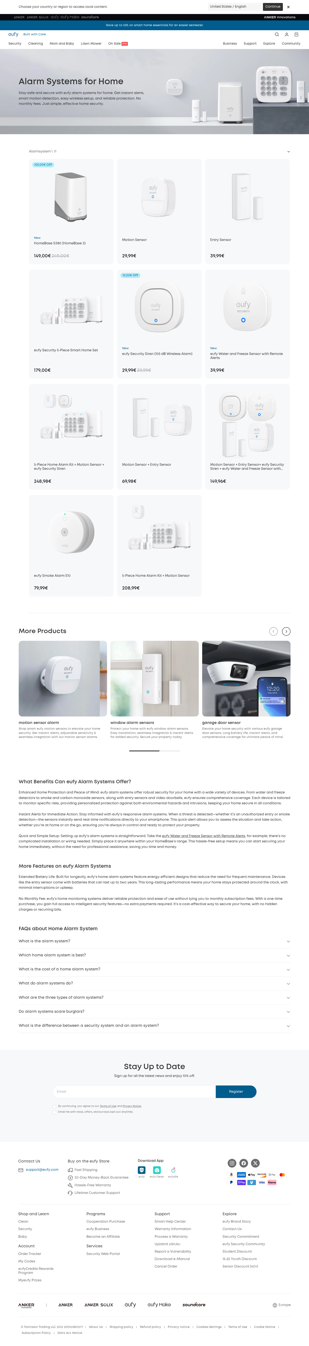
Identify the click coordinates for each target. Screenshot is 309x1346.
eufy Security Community (244, 1244)
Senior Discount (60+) (240, 1266)
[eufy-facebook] (243, 1163)
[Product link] (71, 196)
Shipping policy (121, 1327)
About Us (96, 1327)
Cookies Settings (209, 1327)
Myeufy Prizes (29, 1280)
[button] (288, 7)
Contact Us (232, 1229)
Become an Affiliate (103, 1236)
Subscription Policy (36, 1333)
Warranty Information (173, 1229)
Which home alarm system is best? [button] (52, 955)
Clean (23, 1221)
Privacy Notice (132, 1106)
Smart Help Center (170, 1221)
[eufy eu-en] (14, 34)
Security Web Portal (103, 1254)
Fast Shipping (86, 1170)
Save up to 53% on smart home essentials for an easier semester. (154, 25)
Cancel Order (166, 1266)
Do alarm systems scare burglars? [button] (51, 1011)
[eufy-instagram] (232, 1163)
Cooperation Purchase (105, 1221)
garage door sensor (221, 723)
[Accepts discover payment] (262, 1175)
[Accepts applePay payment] (251, 1175)
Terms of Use (108, 1106)
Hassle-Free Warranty (93, 1185)
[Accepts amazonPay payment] (231, 1175)
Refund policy (150, 1327)
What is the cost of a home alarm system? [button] (59, 969)
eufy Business (97, 1229)
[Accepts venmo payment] (251, 1182)
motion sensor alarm (39, 723)
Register (236, 1091)
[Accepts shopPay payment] (241, 1182)
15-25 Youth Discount (240, 1259)
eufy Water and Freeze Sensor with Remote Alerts (203, 836)
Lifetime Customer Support (97, 1193)
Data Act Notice (70, 1333)
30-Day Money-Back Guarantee (101, 1177)
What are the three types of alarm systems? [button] (61, 997)
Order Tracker (29, 1254)
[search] (277, 34)
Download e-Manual (172, 1259)
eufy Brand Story (237, 1221)
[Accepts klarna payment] (272, 1182)
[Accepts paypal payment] (231, 1182)
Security (25, 1229)
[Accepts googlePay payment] (272, 1175)
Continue (272, 6)
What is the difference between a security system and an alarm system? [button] (89, 1025)
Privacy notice (179, 1327)
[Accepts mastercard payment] (282, 1175)
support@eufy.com (42, 1169)
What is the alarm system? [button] (44, 941)
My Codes (26, 1261)
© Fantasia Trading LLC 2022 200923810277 (52, 1327)
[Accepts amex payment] (241, 1175)
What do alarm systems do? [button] (46, 983)
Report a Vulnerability (173, 1251)
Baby (22, 1236)
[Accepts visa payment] (262, 1182)
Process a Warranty (171, 1236)
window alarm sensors (132, 723)
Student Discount (237, 1251)
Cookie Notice (264, 1327)
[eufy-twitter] (255, 1163)
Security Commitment (241, 1236)
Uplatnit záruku (167, 1244)
